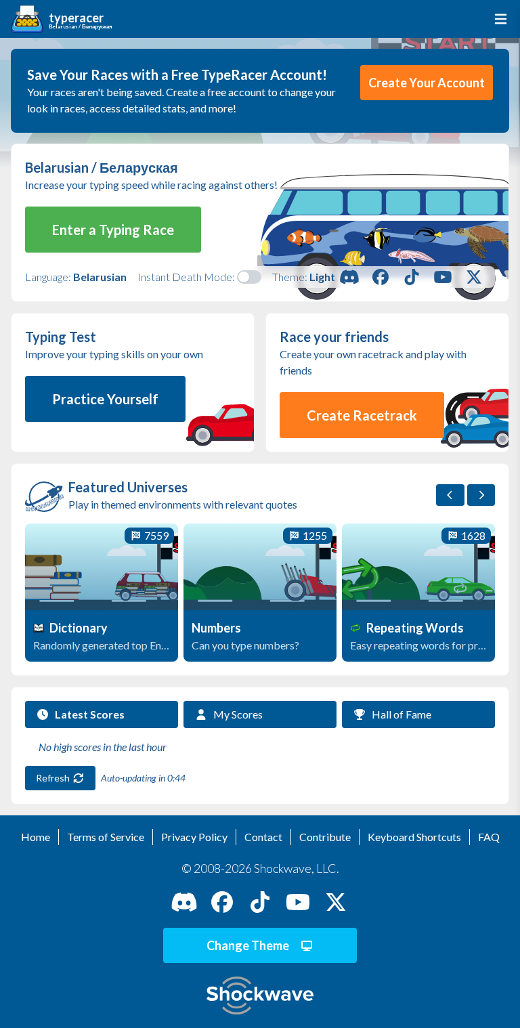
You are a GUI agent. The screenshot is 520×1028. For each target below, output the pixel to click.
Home (35, 836)
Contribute (325, 836)
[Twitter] (474, 277)
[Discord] (349, 277)
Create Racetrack (362, 415)
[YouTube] (443, 277)
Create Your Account (426, 82)
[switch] (249, 277)
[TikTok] (412, 277)
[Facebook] (380, 277)
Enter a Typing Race (113, 229)
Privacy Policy (194, 836)
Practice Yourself (105, 399)
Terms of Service (105, 836)
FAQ (489, 836)
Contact (263, 836)
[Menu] (498, 19)
